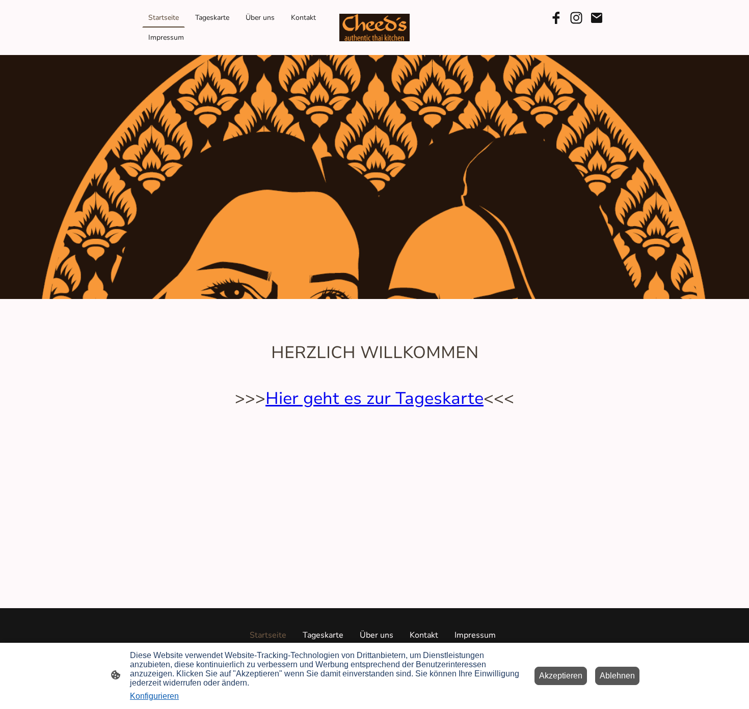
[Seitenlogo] (374, 28)
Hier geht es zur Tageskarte (374, 398)
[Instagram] (576, 18)
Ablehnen (617, 675)
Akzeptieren (560, 675)
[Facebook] (556, 18)
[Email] (597, 18)
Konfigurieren (154, 696)
